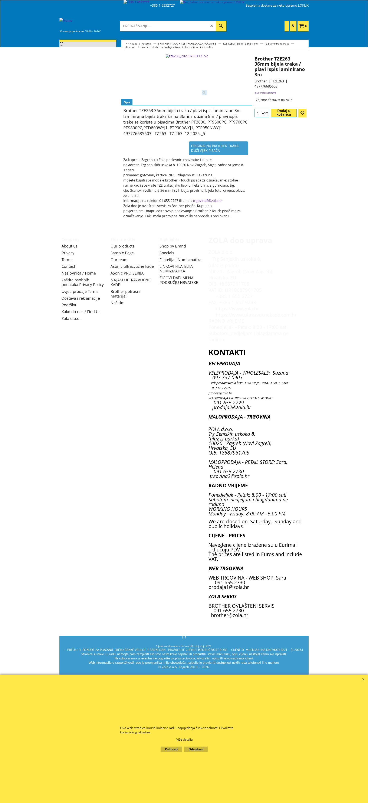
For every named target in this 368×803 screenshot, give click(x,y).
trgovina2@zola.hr (207, 200)
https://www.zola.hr (237, 308)
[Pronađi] (221, 26)
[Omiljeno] (302, 113)
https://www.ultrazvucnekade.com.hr (256, 315)
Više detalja (184, 739)
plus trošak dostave (265, 92)
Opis (127, 102)
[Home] (91, 23)
